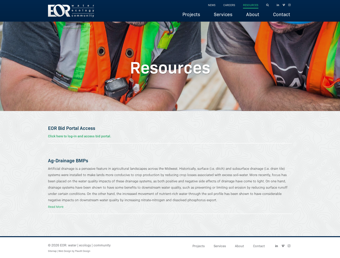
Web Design (64, 250)
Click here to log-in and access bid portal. (79, 136)
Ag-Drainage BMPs (68, 160)
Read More (56, 206)
